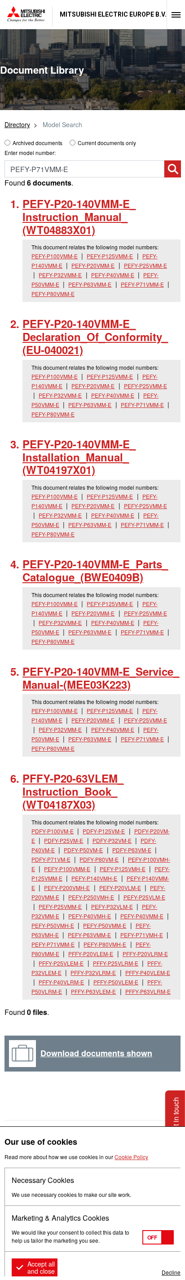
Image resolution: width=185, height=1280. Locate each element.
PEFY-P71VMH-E (141, 935)
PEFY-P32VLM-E (112, 906)
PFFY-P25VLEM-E (61, 963)
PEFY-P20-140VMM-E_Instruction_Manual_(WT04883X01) (79, 216)
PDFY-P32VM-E (112, 840)
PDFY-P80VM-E (99, 859)
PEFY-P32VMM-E (60, 275)
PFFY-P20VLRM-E (145, 953)
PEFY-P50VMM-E (104, 925)
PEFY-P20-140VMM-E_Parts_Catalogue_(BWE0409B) (95, 570)
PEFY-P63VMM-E (89, 284)
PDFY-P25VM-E (63, 840)
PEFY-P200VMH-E (67, 887)
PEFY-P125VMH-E (122, 869)
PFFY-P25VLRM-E (115, 963)
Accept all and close (41, 1267)
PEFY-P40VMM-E (112, 275)
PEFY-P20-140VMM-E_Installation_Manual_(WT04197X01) (79, 457)
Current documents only (107, 142)
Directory (17, 124)
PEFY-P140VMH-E (94, 878)
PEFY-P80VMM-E (53, 293)
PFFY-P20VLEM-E (90, 953)
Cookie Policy (131, 1156)
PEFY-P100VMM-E (54, 256)
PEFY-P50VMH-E (52, 925)
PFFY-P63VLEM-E (93, 991)
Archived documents (37, 142)
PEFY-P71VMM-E (142, 284)
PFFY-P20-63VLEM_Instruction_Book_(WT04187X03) (72, 791)
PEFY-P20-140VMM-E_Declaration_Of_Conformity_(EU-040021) (95, 336)
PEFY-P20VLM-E (120, 887)
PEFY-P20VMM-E (93, 265)
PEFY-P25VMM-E (145, 265)
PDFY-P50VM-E (83, 850)
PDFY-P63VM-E (131, 850)
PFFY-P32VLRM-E (93, 972)
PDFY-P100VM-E (52, 831)
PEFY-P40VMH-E (89, 916)
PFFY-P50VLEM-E (115, 982)
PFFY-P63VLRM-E (148, 991)
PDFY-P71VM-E (50, 859)
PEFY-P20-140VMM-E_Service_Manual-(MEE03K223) (100, 678)
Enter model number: (30, 152)
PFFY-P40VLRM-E (61, 982)
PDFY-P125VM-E (104, 831)
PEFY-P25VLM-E (144, 897)
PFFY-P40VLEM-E (147, 972)
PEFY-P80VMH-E (105, 944)
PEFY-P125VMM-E (110, 256)
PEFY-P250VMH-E (91, 897)
